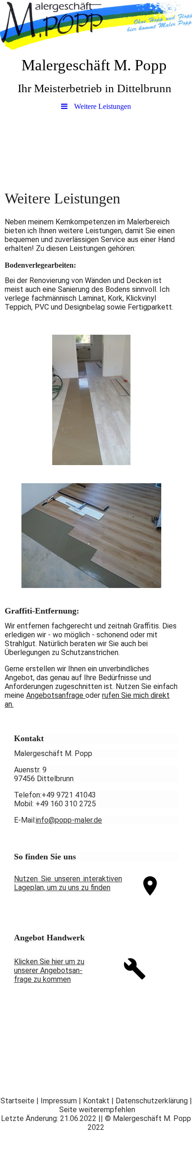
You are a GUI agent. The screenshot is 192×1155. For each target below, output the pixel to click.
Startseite (17, 1100)
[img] (96, 25)
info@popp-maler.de (69, 820)
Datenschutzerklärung (152, 1100)
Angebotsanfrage (55, 695)
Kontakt (96, 1100)
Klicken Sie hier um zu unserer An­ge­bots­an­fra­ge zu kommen (49, 970)
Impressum (59, 1100)
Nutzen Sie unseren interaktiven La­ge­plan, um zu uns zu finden (68, 883)
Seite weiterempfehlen (97, 1109)
